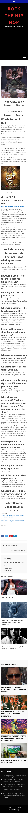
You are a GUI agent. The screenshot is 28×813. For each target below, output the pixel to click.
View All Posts (8, 568)
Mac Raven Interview (17, 550)
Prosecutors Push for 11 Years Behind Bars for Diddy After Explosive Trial (13, 738)
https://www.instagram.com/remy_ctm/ (12, 521)
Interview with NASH (11, 545)
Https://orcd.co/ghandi (12, 206)
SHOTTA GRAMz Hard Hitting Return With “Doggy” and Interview (12, 622)
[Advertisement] (14, 39)
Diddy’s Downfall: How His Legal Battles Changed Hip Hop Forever (13, 690)
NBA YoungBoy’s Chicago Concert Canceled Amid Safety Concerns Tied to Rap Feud (14, 795)
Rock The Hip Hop (14, 15)
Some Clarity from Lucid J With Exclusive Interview (13, 648)
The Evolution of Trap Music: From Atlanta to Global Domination (13, 714)
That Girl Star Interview (10, 598)
